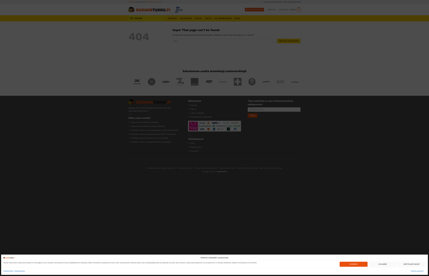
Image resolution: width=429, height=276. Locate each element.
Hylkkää (383, 264)
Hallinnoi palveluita (417, 271)
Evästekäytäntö (8, 271)
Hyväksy (354, 264)
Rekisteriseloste (20, 271)
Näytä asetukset (412, 264)
